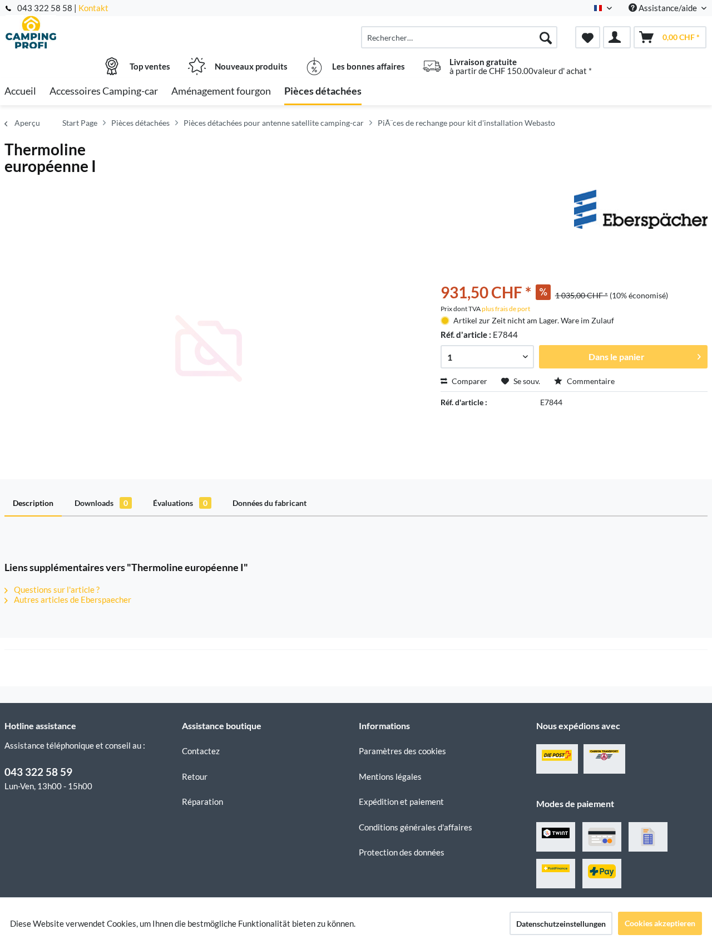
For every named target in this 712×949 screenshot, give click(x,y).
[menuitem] (459, 37)
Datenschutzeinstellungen (561, 923)
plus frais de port (506, 308)
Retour (194, 776)
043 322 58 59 (38, 771)
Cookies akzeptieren (660, 923)
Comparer (468, 381)
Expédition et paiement (401, 801)
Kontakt (93, 8)
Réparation (202, 801)
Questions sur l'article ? (56, 589)
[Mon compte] (617, 37)
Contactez (201, 751)
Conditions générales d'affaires (415, 827)
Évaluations (180, 503)
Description (33, 503)
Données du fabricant (269, 503)
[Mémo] (587, 37)
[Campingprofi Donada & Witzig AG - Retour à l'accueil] (92, 31)
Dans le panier (617, 356)
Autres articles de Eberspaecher (71, 599)
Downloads (101, 503)
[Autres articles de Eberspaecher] (641, 209)
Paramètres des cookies (402, 751)
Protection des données (401, 852)
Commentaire (590, 381)
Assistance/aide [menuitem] (668, 8)
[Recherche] (545, 37)
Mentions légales (390, 776)
